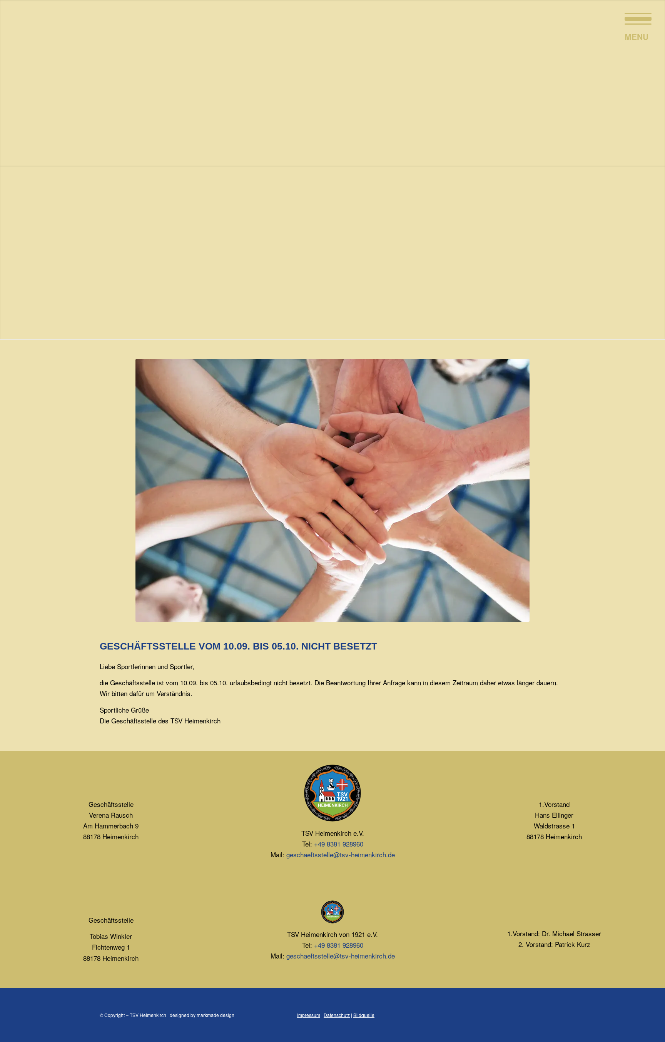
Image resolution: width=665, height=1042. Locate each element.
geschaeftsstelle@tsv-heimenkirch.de (340, 854)
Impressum (308, 1015)
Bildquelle (363, 1015)
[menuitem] (636, 17)
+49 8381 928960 (338, 843)
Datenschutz (337, 1015)
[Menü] (636, 17)
